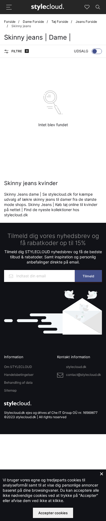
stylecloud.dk (76, 367)
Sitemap (10, 390)
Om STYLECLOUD (18, 367)
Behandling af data (18, 382)
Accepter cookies (53, 513)
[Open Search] (98, 7)
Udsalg (81, 51)
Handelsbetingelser (19, 375)
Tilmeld (88, 276)
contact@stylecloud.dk (83, 375)
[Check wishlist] (87, 7)
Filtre (19, 51)
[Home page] (47, 7)
